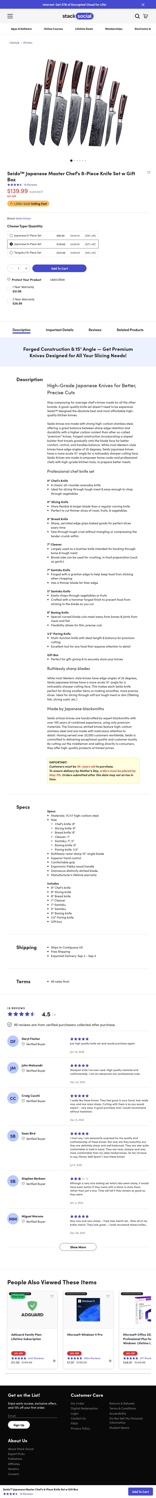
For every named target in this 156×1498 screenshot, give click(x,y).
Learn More (57, 279)
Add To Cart (59, 268)
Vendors (13, 1469)
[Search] (137, 16)
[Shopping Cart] (145, 16)
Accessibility (117, 1413)
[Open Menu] (11, 16)
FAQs (74, 1423)
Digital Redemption (84, 1408)
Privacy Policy (80, 1428)
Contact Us (78, 1418)
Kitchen (27, 42)
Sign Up (19, 1425)
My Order (77, 1403)
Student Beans (119, 1427)
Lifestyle (14, 42)
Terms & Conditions (122, 1408)
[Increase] (26, 268)
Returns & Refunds (122, 1403)
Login (74, 1413)
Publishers (15, 1458)
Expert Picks (16, 1454)
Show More (78, 1247)
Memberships (114, 29)
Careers (13, 1474)
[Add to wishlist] (148, 172)
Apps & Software (21, 29)
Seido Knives (23, 218)
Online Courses (53, 29)
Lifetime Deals (84, 29)
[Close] (143, 5)
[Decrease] (11, 268)
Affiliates (14, 1464)
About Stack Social (21, 1449)
